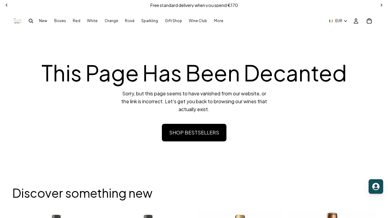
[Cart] (369, 21)
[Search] (31, 21)
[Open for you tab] (376, 186)
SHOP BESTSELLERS (194, 132)
